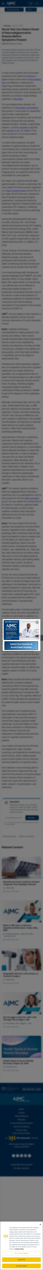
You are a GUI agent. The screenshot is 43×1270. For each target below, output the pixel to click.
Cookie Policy (19, 1249)
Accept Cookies (21, 1266)
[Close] (40, 1224)
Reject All (21, 1260)
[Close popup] (37, 622)
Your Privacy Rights (21, 1253)
